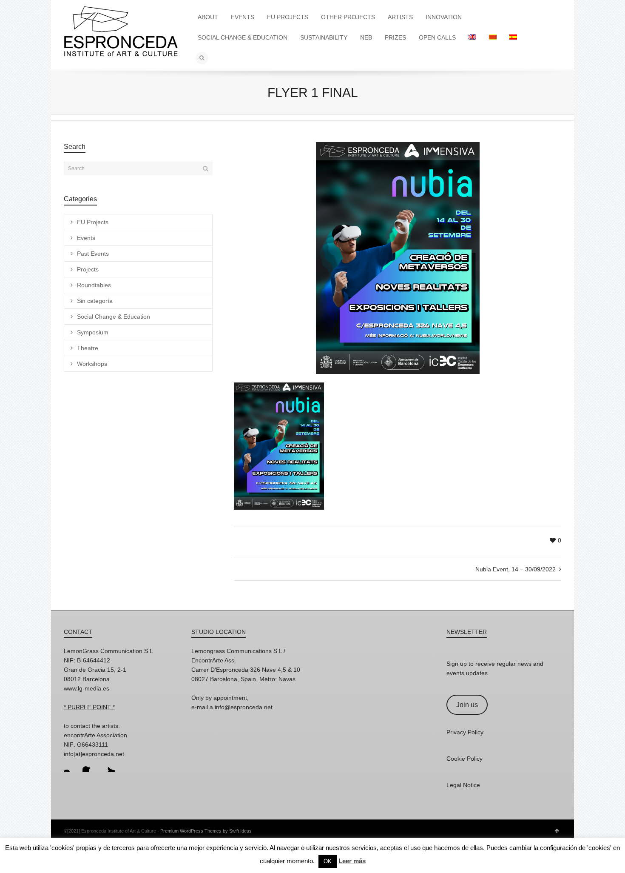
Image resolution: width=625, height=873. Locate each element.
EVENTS (242, 17)
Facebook (89, 765)
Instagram (70, 765)
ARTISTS (400, 17)
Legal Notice (463, 785)
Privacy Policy (464, 732)
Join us (467, 704)
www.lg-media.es (86, 688)
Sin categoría (95, 300)
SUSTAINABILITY (323, 37)
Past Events (93, 253)
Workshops (92, 363)
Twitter (108, 765)
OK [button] (328, 861)
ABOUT (208, 17)
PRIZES (395, 37)
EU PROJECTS (287, 17)
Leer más (352, 860)
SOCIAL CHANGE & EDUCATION (242, 37)
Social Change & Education (113, 316)
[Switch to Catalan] (493, 37)
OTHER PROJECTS (348, 17)
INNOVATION (444, 17)
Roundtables (94, 285)
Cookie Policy (464, 758)
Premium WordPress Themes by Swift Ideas (206, 830)
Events (86, 237)
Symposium (92, 332)
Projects (88, 269)
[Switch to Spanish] (513, 37)
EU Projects (92, 222)
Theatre (87, 348)
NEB (366, 37)
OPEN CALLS (437, 37)
